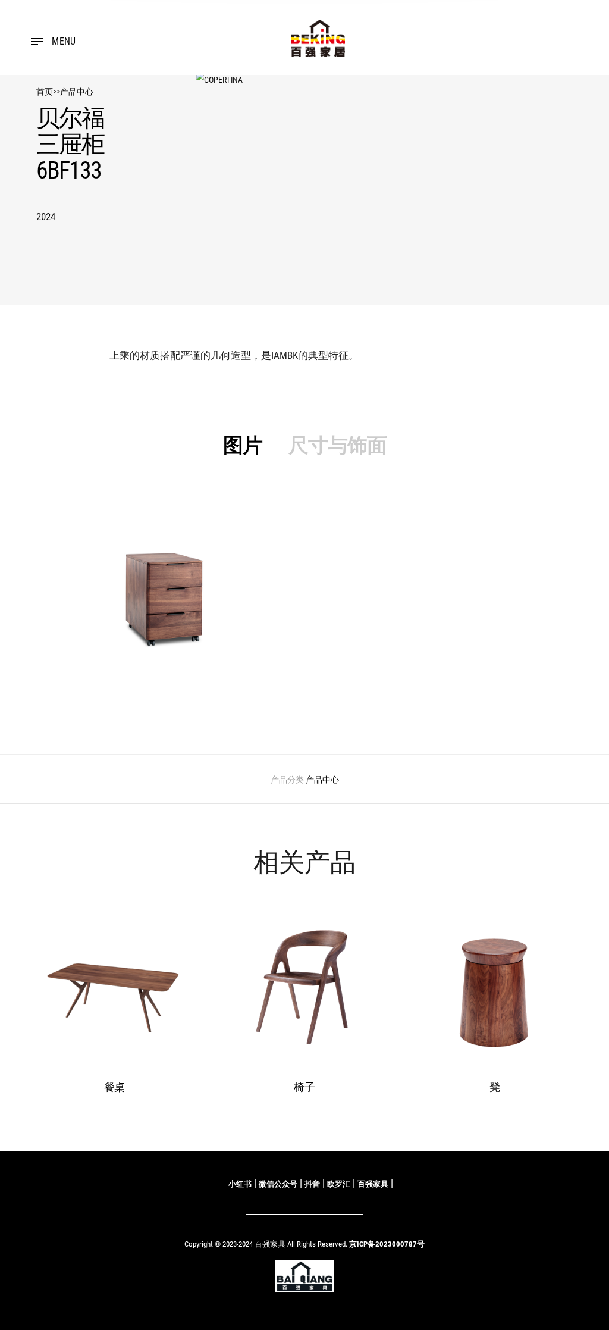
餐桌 (114, 1087)
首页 (44, 91)
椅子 (304, 1087)
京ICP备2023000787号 (387, 1244)
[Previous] (52, 1007)
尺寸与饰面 (337, 445)
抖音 (312, 1183)
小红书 (240, 1183)
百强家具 (372, 1183)
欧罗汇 (338, 1183)
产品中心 (76, 91)
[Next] (557, 1007)
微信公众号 (278, 1183)
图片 (242, 445)
